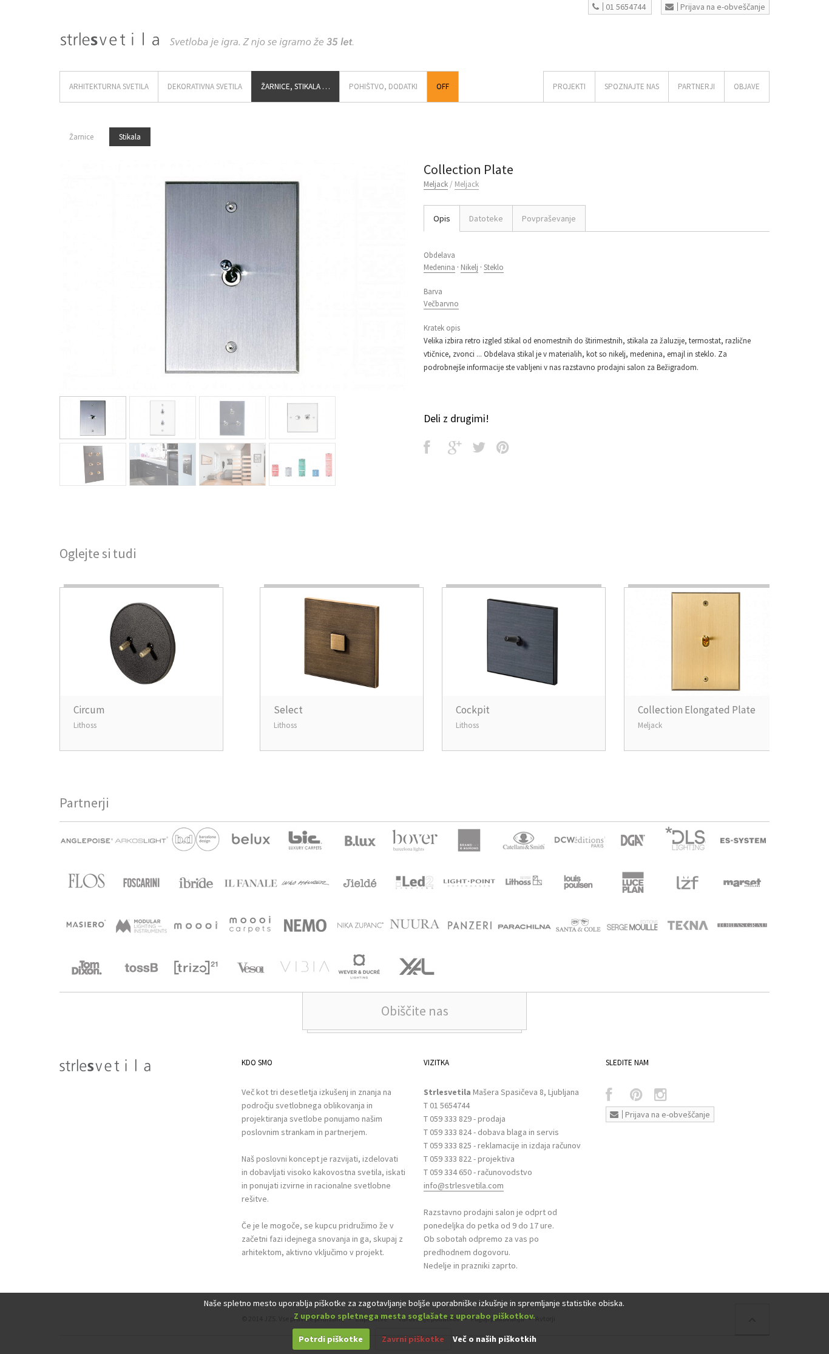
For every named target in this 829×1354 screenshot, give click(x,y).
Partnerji (696, 86)
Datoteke (486, 218)
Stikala (130, 137)
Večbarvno (441, 303)
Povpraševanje (549, 218)
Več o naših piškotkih (494, 1338)
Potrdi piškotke (331, 1338)
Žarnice (81, 137)
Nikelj (469, 267)
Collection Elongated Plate (697, 709)
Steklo (494, 267)
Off (442, 86)
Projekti (569, 86)
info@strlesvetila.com (464, 1185)
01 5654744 (626, 6)
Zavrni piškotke (413, 1338)
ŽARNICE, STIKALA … (295, 86)
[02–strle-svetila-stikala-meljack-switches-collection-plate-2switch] (232, 275)
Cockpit (473, 709)
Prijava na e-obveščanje (722, 6)
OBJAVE (747, 86)
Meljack (436, 184)
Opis (441, 218)
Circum (88, 709)
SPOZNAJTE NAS (631, 86)
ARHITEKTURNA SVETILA (109, 86)
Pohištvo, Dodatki (383, 86)
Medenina (439, 267)
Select (288, 709)
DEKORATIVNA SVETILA (204, 86)
